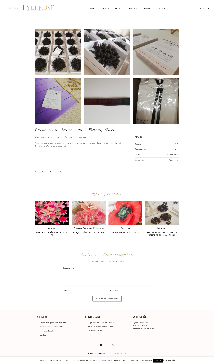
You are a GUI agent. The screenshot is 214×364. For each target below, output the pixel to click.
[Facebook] (107, 345)
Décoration (52, 228)
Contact (43, 335)
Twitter (50, 172)
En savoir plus (169, 361)
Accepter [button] (158, 360)
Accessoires (174, 160)
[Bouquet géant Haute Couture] (89, 213)
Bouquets (78, 228)
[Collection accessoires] (156, 52)
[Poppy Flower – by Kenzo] (125, 213)
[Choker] (58, 101)
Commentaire (68, 268)
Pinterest (61, 172)
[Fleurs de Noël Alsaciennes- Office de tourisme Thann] (162, 213)
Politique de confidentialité (51, 327)
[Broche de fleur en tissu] (58, 52)
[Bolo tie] (156, 101)
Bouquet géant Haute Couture (88, 232)
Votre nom (67, 290)
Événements (98, 228)
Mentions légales (47, 331)
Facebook (39, 172)
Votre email (115, 290)
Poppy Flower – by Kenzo (125, 232)
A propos (42, 316)
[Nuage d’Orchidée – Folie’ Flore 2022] (52, 213)
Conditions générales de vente (53, 323)
